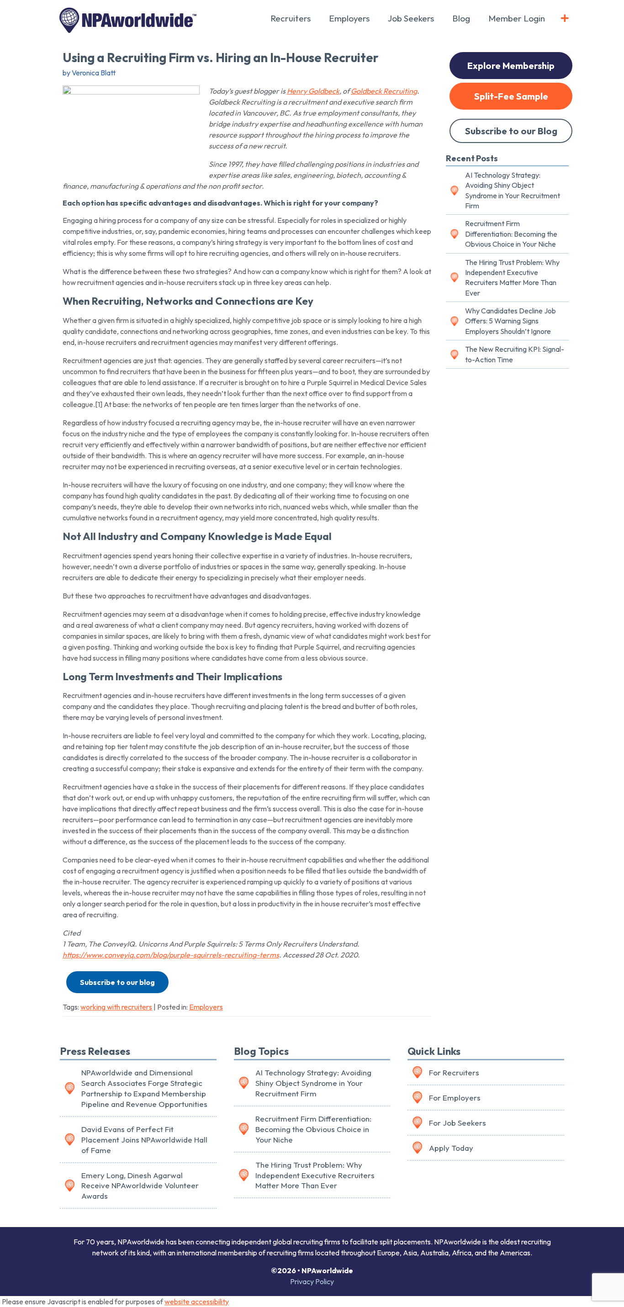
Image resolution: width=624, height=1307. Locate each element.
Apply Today (451, 1148)
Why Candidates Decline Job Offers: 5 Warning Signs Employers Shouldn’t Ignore (510, 321)
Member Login (516, 18)
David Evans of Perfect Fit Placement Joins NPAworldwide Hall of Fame (144, 1139)
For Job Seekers (457, 1122)
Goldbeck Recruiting (384, 90)
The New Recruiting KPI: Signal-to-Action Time (514, 354)
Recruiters (290, 18)
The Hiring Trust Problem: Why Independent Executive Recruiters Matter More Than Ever (512, 277)
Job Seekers (411, 18)
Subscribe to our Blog (511, 131)
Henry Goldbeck (313, 90)
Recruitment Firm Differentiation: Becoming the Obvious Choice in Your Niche (511, 234)
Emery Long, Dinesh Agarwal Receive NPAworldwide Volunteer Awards (140, 1185)
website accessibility (196, 1301)
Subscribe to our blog (117, 982)
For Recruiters (454, 1072)
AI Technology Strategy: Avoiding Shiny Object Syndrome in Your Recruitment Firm (512, 190)
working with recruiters (116, 1006)
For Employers (455, 1097)
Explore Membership (511, 65)
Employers (349, 18)
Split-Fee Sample (511, 96)
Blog (461, 18)
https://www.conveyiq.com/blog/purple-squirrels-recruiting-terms (171, 954)
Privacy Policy (312, 1281)
